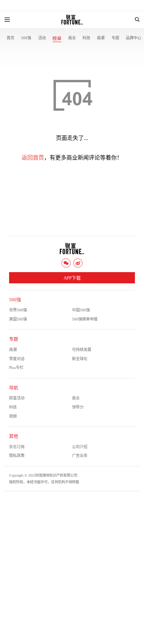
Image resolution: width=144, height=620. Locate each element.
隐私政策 (16, 455)
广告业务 (79, 455)
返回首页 (33, 158)
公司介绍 (79, 447)
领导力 (78, 407)
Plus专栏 (16, 367)
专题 (115, 38)
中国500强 (81, 310)
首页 (10, 38)
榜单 (57, 38)
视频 (13, 416)
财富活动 (16, 398)
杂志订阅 (16, 447)
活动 (42, 38)
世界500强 (18, 310)
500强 (26, 38)
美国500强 (18, 319)
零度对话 (16, 359)
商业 (72, 38)
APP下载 (72, 278)
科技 (86, 38)
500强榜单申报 (85, 319)
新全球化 (79, 359)
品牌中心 (133, 38)
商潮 (101, 38)
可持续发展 (81, 350)
